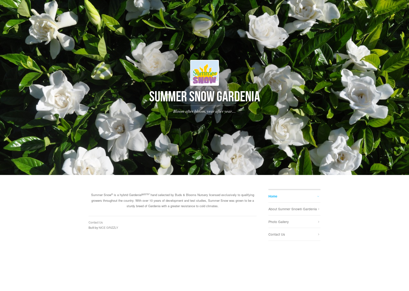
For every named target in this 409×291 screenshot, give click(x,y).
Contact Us (96, 222)
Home (272, 196)
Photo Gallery (278, 221)
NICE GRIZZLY (108, 227)
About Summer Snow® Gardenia (292, 208)
